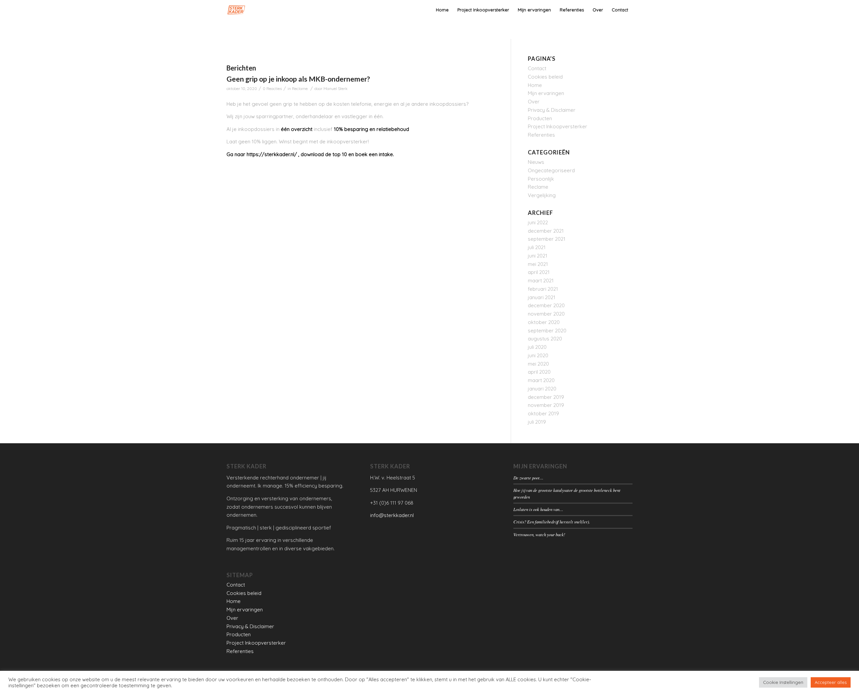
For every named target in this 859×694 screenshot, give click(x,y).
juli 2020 (537, 347)
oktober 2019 (543, 413)
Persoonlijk (541, 179)
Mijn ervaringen (546, 93)
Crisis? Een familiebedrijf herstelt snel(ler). (551, 521)
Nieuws (536, 162)
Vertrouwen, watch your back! (539, 534)
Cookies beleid (545, 77)
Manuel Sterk (335, 88)
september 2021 (546, 239)
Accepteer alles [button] (831, 682)
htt (250, 154)
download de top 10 (324, 154)
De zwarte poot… (528, 477)
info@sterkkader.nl (392, 515)
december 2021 (546, 231)
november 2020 (546, 314)
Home (535, 85)
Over (534, 101)
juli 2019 (537, 422)
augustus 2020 (545, 338)
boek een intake (374, 154)
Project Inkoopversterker (557, 126)
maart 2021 (541, 280)
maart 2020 (541, 380)
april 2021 (539, 272)
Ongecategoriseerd (551, 170)
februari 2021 (543, 289)
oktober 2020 (544, 322)
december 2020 (546, 305)
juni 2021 (537, 255)
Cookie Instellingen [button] (783, 682)
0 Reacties (272, 88)
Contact (537, 68)
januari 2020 (542, 388)
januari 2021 (541, 297)
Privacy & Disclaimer (551, 110)
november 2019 (546, 405)
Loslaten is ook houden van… (538, 509)
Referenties (541, 135)
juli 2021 (537, 247)
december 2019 (546, 397)
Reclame (300, 88)
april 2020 (539, 372)
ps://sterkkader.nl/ (275, 154)
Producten (540, 118)
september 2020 (547, 330)
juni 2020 (538, 355)
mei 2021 (538, 264)
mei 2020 (538, 364)
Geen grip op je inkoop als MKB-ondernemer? (298, 79)
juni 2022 (538, 222)
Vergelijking (542, 195)
